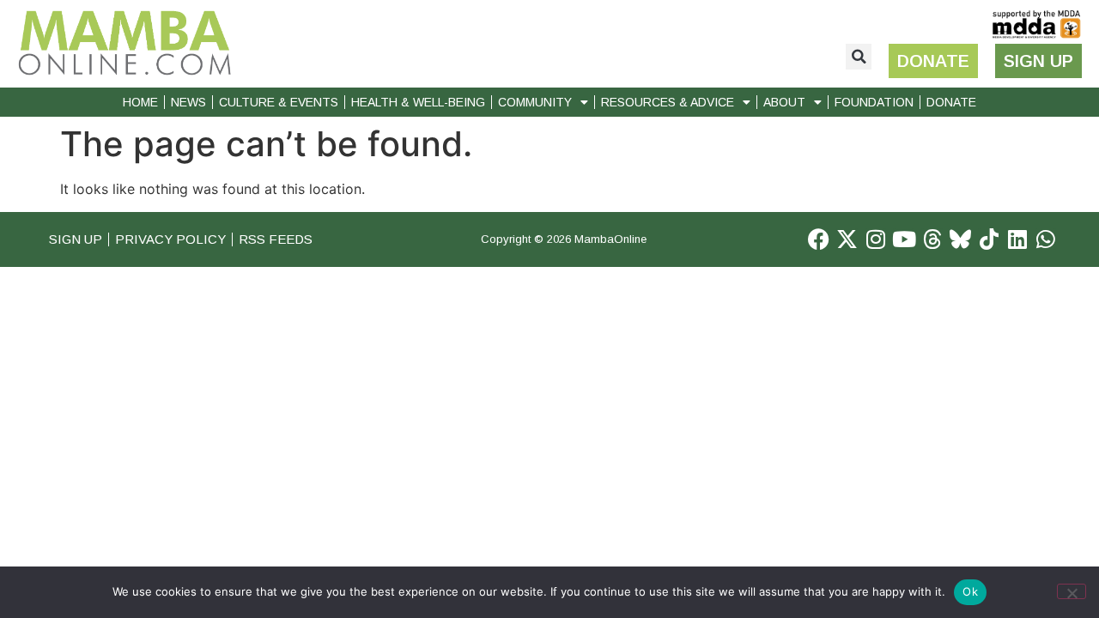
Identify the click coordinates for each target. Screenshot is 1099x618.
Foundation (874, 102)
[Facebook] (818, 239)
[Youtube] (903, 239)
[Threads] (932, 239)
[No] (1071, 591)
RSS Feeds (276, 239)
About (784, 102)
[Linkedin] (1017, 239)
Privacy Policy (170, 239)
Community (535, 102)
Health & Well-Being (418, 102)
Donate (951, 102)
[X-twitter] (847, 239)
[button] (858, 57)
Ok (970, 591)
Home (140, 102)
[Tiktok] (988, 239)
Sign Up (75, 239)
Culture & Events (278, 102)
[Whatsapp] (1045, 239)
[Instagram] (875, 239)
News (188, 102)
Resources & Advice (667, 102)
